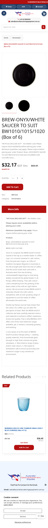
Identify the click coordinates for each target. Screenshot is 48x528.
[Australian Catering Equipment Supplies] (24, 13)
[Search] (44, 27)
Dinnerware (16, 38)
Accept (23, 511)
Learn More (8, 505)
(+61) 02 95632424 (25, 19)
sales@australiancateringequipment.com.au (25, 21)
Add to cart (24, 447)
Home (6, 38)
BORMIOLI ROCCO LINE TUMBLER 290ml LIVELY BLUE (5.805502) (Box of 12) (24, 429)
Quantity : (5, 178)
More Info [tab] (13, 209)
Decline (23, 516)
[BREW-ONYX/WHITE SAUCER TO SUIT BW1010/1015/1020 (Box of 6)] (24, 75)
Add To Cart (12, 187)
